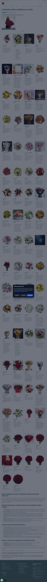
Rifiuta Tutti (17, 295)
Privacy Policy (18, 290)
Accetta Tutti (30, 295)
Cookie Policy (23, 290)
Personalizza (23, 295)
